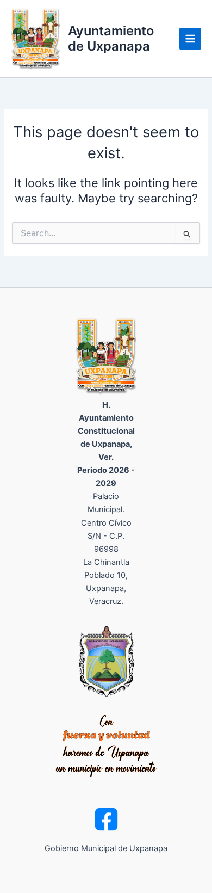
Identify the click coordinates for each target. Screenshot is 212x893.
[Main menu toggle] (190, 39)
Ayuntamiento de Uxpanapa (111, 38)
